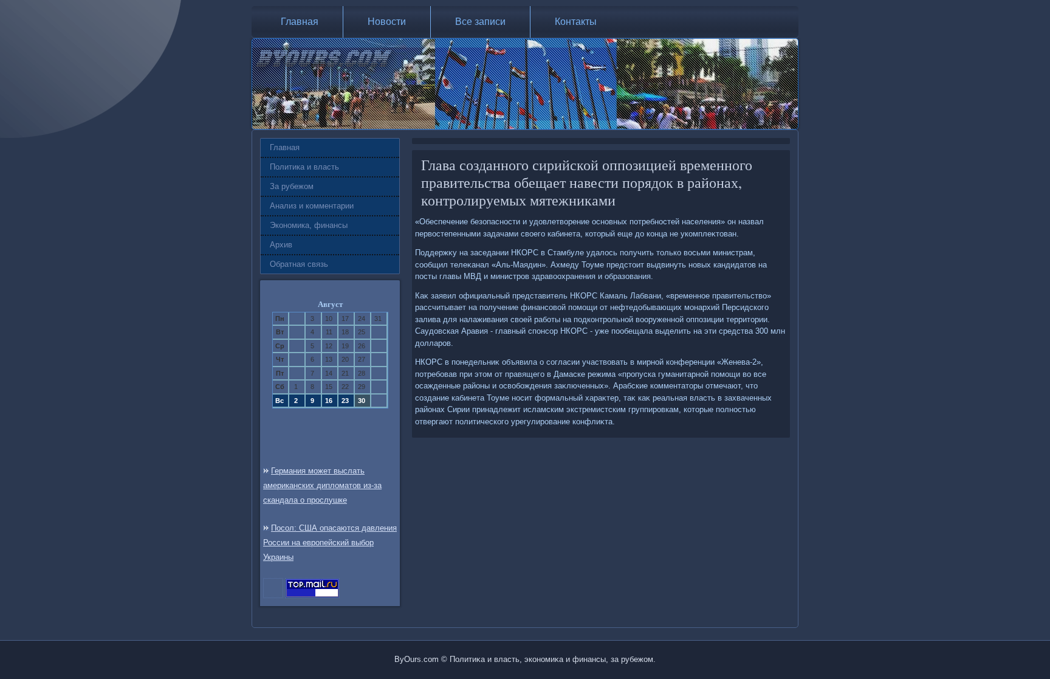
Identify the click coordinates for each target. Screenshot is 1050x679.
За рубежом (292, 186)
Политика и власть (304, 166)
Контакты (576, 21)
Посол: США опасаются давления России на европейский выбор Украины (330, 542)
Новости (387, 21)
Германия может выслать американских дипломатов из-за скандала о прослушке (322, 485)
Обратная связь (299, 264)
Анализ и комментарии (312, 205)
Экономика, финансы (309, 225)
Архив (281, 244)
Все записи (480, 21)
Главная (299, 21)
